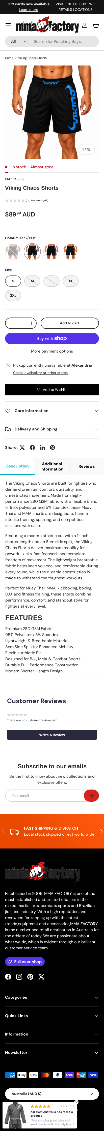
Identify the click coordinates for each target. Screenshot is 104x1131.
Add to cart (70, 323)
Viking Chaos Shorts (32, 58)
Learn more (28, 9)
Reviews (87, 466)
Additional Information (52, 466)
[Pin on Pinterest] (52, 448)
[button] (95, 25)
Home (9, 58)
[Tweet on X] (22, 448)
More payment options (52, 351)
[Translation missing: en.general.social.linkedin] (42, 448)
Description (17, 466)
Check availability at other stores (40, 372)
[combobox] (52, 41)
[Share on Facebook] (32, 448)
